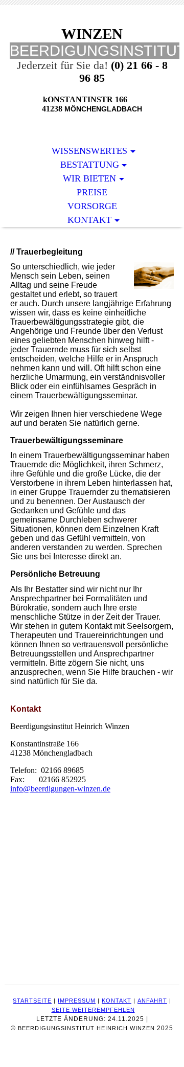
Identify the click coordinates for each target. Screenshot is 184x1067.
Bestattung (89, 165)
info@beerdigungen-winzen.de (60, 788)
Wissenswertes (89, 151)
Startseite (32, 1000)
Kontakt (89, 220)
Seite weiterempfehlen (93, 1010)
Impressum (77, 1000)
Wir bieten (89, 178)
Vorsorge (92, 206)
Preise (92, 192)
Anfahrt (152, 1000)
